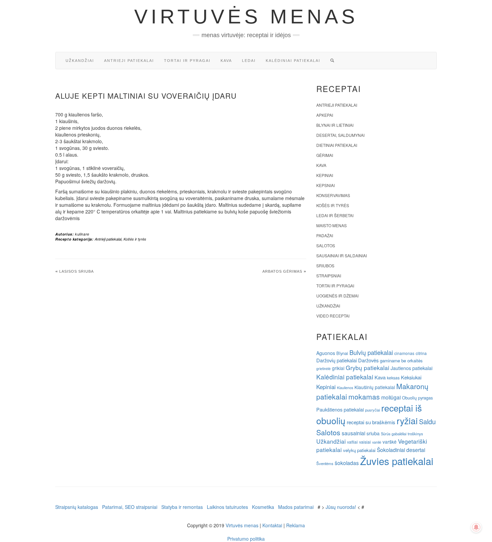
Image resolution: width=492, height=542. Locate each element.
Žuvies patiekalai (396, 461)
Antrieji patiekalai (129, 61)
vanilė (376, 442)
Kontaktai (272, 525)
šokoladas (347, 462)
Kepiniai (324, 175)
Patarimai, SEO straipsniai (129, 507)
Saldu (427, 421)
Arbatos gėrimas (282, 271)
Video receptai (332, 316)
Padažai (324, 235)
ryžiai (407, 420)
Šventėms (324, 463)
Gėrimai (324, 155)
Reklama (295, 525)
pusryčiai (372, 410)
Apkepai (324, 115)
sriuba (373, 433)
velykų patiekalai (359, 450)
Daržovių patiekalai (336, 360)
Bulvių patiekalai (371, 352)
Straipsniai (328, 275)
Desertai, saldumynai (340, 135)
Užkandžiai (80, 61)
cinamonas (404, 353)
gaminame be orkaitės (401, 360)
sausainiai (353, 433)
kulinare (82, 234)
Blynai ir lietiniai (334, 125)
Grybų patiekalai (367, 367)
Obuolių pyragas (417, 397)
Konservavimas (333, 195)
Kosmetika (263, 507)
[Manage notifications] (476, 527)
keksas (393, 377)
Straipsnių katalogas (76, 507)
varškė (390, 441)
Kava (226, 61)
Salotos (325, 245)
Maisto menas (331, 225)
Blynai (342, 353)
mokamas (364, 396)
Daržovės (368, 360)
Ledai (249, 61)
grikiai (338, 368)
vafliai (352, 442)
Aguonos (325, 353)
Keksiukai (411, 377)
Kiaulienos (345, 387)
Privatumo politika (246, 538)
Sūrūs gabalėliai (393, 433)
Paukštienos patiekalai (340, 409)
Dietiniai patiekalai (336, 145)
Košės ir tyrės (135, 239)
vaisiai (365, 442)
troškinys (415, 433)
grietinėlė (323, 368)
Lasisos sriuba (76, 271)
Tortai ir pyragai (187, 61)
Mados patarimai (296, 507)
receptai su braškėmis (371, 422)
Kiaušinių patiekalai (374, 387)
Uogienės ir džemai (337, 295)
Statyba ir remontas (182, 507)
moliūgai (391, 397)
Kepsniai (325, 185)
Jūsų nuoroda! (341, 507)
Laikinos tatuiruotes (227, 507)
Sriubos (325, 265)
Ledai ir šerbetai (334, 215)
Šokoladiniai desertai (401, 449)
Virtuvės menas (246, 16)
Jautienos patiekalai (411, 368)
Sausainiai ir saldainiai (341, 255)
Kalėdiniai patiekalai (293, 61)
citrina (421, 353)
